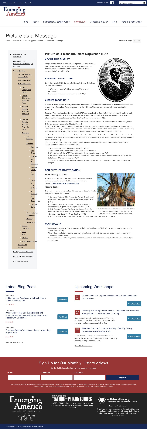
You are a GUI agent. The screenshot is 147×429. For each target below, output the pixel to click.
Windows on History (22, 245)
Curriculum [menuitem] (79, 22)
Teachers (25, 133)
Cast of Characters (26, 227)
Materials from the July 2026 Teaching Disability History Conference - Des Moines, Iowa (107, 330)
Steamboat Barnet (24, 80)
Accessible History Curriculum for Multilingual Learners (23, 63)
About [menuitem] (34, 22)
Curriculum (17, 40)
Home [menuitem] (25, 22)
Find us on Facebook (102, 3)
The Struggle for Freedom (33, 40)
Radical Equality (24, 84)
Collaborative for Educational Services (20, 426)
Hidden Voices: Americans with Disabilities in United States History (26, 299)
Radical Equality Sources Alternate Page (25, 124)
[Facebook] (135, 39)
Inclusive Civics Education (23, 256)
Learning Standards (20, 261)
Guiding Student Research (23, 252)
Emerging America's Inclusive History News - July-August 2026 (28, 331)
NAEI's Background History (26, 89)
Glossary (29, 219)
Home (8, 40)
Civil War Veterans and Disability (24, 75)
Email (10, 373)
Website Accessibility (10, 3)
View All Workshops (83, 346)
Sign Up (122, 377)
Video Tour (24, 233)
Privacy (21, 3)
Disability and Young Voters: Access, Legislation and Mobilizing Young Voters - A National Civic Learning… (110, 312)
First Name (45, 373)
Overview (34, 147)
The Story (33, 151)
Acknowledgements (29, 241)
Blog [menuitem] (114, 22)
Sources (25, 237)
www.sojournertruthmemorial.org (66, 183)
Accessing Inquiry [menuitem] (98, 22)
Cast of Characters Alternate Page (26, 99)
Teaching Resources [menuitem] (132, 22)
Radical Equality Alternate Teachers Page (25, 111)
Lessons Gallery (34, 205)
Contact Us (28, 3)
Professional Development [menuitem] (55, 22)
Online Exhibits (19, 71)
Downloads (30, 222)
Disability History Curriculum (19, 55)
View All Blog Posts (14, 342)
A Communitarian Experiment (32, 212)
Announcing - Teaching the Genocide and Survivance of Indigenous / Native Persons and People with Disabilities (27, 315)
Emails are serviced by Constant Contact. (101, 386)
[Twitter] (139, 39)
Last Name (78, 373)
